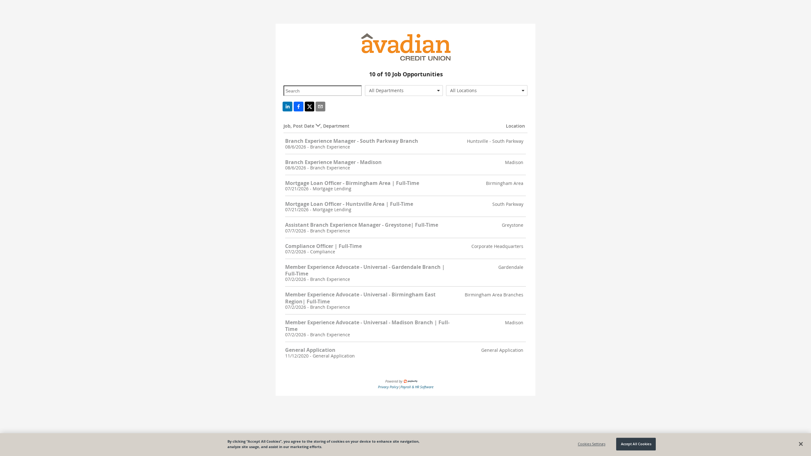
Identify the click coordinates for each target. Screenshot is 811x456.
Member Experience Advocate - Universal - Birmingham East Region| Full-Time (360, 298)
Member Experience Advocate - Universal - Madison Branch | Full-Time (367, 325)
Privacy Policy (388, 386)
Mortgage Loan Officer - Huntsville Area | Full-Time (349, 203)
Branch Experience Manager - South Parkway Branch (351, 140)
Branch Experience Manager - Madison (333, 162)
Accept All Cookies (636, 444)
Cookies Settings (591, 444)
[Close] (801, 444)
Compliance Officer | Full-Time (323, 246)
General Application (310, 349)
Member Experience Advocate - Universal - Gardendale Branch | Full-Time (365, 270)
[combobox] (404, 90)
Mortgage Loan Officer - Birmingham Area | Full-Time (352, 183)
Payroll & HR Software (416, 386)
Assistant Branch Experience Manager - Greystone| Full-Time (361, 224)
